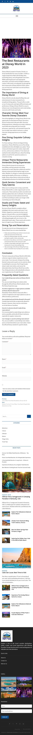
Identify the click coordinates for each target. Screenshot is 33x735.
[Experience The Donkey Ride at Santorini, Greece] (6, 597)
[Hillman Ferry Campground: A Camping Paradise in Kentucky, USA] (16, 482)
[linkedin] (13, 1)
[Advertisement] (16, 27)
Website (4, 376)
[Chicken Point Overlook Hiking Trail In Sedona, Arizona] (6, 522)
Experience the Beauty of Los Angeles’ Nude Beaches (15, 464)
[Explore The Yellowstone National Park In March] (6, 514)
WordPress (15, 732)
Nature (4, 436)
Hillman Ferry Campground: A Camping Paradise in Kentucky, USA (16, 498)
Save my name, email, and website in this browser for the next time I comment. (16, 390)
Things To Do (5, 439)
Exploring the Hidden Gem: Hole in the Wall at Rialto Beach (21, 539)
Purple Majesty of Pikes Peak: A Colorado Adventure (20, 613)
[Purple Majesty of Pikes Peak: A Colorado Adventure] (6, 614)
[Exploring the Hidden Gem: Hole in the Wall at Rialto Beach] (6, 540)
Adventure (4, 428)
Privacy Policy (17, 729)
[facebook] (2, 1)
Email (4, 367)
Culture (4, 430)
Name (4, 359)
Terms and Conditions (27, 729)
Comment (5, 341)
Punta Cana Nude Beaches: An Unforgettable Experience (16, 457)
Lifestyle (4, 433)
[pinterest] (7, 1)
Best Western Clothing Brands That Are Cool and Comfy (16, 467)
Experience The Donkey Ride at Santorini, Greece (20, 596)
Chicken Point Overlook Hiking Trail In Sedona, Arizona (20, 521)
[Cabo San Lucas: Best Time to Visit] (16, 558)
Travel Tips (5, 441)
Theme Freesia (10, 732)
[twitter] (5, 1)
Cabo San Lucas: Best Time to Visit (14, 572)
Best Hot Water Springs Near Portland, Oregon (20, 530)
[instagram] (10, 1)
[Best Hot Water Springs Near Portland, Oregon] (6, 531)
